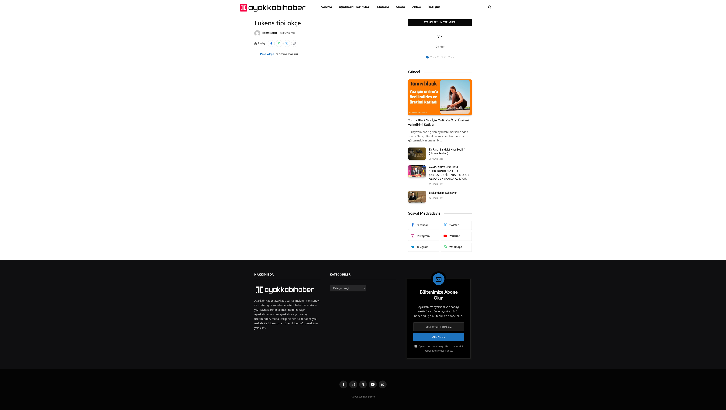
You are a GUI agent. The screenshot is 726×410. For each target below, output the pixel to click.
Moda (400, 7)
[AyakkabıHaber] (273, 7)
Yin (440, 37)
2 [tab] (431, 57)
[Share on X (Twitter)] (286, 43)
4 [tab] (438, 57)
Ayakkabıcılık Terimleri (440, 22)
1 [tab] (427, 57)
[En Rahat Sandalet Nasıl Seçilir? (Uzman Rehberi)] (417, 154)
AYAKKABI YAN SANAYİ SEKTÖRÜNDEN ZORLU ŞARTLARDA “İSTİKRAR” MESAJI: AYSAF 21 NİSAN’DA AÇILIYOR (449, 173)
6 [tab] (445, 57)
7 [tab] (449, 57)
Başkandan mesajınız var (443, 193)
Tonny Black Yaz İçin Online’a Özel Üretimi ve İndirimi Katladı (438, 122)
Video (416, 7)
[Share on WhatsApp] (279, 43)
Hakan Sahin (269, 33)
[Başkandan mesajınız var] (417, 197)
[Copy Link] (294, 43)
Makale (383, 7)
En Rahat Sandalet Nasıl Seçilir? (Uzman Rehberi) (447, 151)
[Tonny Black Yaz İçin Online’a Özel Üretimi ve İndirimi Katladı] (440, 97)
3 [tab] (434, 57)
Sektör (326, 7)
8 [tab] (452, 57)
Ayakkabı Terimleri (354, 7)
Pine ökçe (267, 54)
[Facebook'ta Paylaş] (271, 43)
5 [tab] (442, 57)
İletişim (433, 7)
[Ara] (489, 7)
